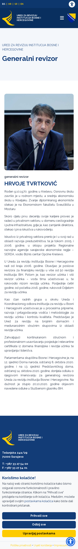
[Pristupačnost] (72, 4)
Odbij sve (39, 524)
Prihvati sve (39, 515)
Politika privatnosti (21, 545)
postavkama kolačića (38, 501)
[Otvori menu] (62, 18)
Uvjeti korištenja (43, 545)
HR (9, 4)
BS (3, 4)
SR (16, 4)
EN (21, 4)
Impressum (60, 545)
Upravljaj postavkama (39, 533)
